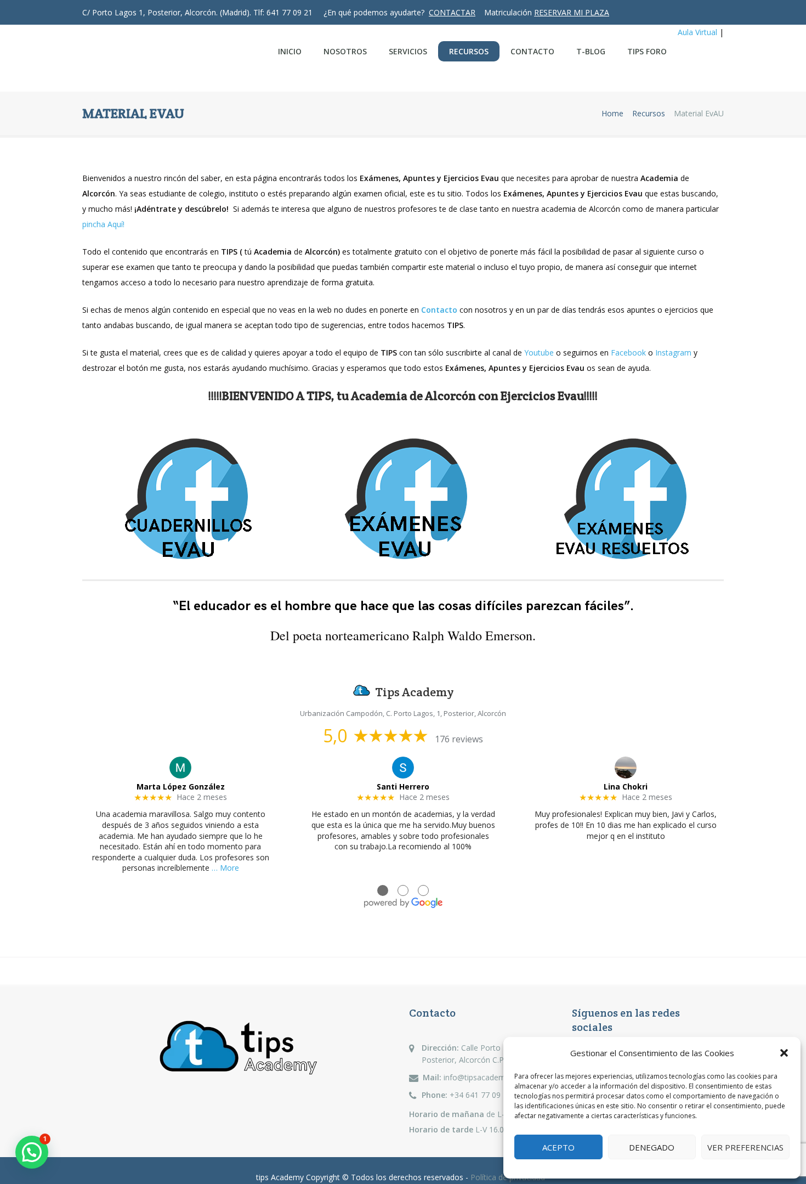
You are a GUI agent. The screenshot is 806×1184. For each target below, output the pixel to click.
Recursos (469, 51)
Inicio (290, 51)
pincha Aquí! (103, 224)
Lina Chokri (626, 786)
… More (225, 867)
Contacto (532, 51)
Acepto (558, 1147)
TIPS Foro (647, 51)
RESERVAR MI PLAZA (571, 12)
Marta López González (181, 786)
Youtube (539, 352)
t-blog (590, 51)
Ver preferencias (745, 1147)
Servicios (408, 51)
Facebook (628, 352)
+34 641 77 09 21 (481, 1095)
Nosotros (345, 51)
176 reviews (459, 739)
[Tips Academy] (162, 58)
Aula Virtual (697, 32)
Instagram (673, 352)
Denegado (651, 1147)
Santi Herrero (403, 786)
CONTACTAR (452, 12)
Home (612, 114)
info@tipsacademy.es (481, 1077)
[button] (784, 1052)
